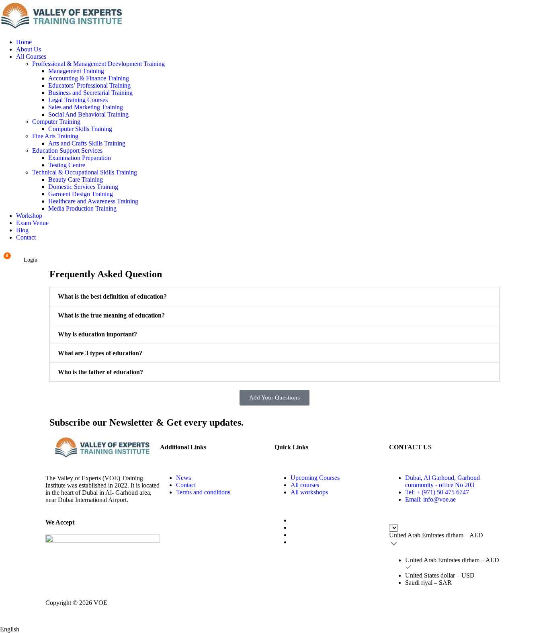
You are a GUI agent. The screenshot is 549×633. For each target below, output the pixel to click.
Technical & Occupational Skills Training (84, 172)
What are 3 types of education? (100, 353)
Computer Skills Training (80, 128)
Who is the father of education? (100, 372)
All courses (305, 484)
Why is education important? (97, 334)
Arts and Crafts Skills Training (86, 143)
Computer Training (56, 121)
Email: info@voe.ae (430, 499)
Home (24, 42)
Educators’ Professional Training (89, 85)
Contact (26, 237)
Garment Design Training (80, 194)
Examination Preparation (79, 157)
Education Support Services (67, 150)
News (183, 477)
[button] (274, 296)
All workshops (309, 492)
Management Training (76, 71)
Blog (22, 230)
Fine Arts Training (55, 136)
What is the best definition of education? (112, 296)
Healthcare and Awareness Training (93, 201)
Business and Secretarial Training (90, 92)
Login (30, 260)
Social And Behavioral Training (88, 114)
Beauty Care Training (75, 179)
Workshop (29, 215)
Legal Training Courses (78, 99)
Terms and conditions (203, 492)
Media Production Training (82, 208)
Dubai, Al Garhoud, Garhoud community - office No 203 (442, 481)
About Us (28, 49)
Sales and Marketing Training (85, 107)
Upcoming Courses (315, 477)
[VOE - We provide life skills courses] (274, 16)
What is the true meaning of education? (111, 315)
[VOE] (102, 447)
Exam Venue (32, 222)
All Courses (31, 56)
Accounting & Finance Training (88, 78)
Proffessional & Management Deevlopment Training (98, 63)
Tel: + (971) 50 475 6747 (437, 492)
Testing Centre (66, 165)
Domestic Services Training (83, 186)
